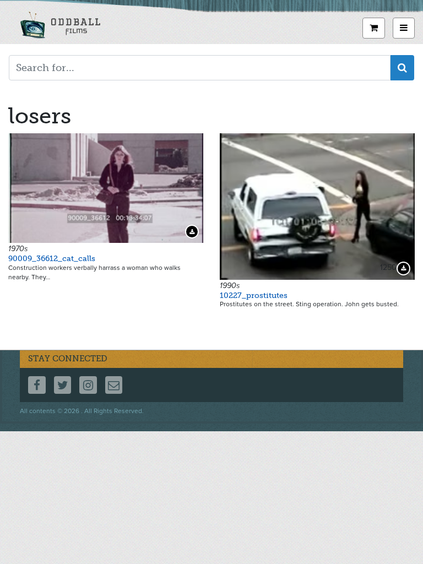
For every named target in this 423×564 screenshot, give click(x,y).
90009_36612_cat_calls (51, 258)
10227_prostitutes (254, 295)
